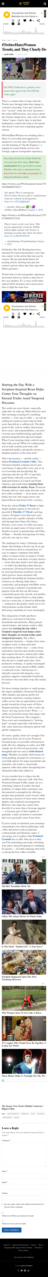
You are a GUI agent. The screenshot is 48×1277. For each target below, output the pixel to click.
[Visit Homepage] (24, 3)
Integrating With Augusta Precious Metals (18, 1247)
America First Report (26, 1266)
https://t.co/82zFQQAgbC (17, 201)
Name (5, 1171)
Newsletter (38, 1247)
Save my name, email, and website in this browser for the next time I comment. (24, 1205)
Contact (33, 1245)
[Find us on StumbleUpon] (28, 1270)
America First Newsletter (20, 1245)
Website (5, 1193)
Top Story (40, 1114)
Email (5, 1182)
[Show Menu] (3, 3)
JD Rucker (8, 54)
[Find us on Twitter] (18, 1270)
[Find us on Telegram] (25, 1270)
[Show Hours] (24, 296)
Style (8, 40)
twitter (16, 1117)
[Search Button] (45, 3)
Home (3, 40)
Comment (6, 1140)
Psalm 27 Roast (27, 505)
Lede (32, 1114)
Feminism (25, 1114)
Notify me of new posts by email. (14, 1223)
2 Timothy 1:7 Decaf (21, 512)
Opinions (15, 40)
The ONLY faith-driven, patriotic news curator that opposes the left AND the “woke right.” (21, 91)
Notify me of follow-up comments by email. (18, 1215)
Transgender (7, 1117)
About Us (6, 1245)
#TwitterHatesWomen (15, 195)
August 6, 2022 (22, 54)
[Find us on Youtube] (22, 1270)
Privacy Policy (24, 1250)
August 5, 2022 (35, 209)
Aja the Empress (13, 1114)
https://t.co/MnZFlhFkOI (16, 235)
